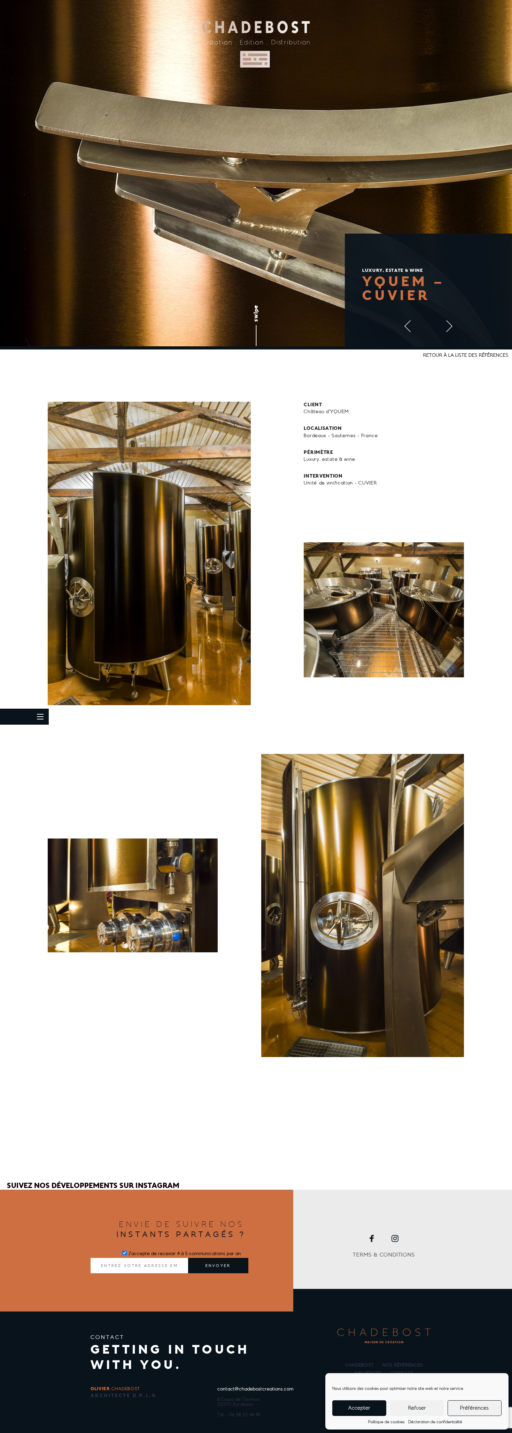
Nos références (402, 1365)
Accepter (359, 1408)
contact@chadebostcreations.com (255, 1389)
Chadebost (359, 1365)
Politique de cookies (386, 1422)
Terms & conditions (384, 1255)
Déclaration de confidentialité (435, 1422)
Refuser (417, 1408)
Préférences (474, 1408)
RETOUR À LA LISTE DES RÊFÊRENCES (466, 355)
